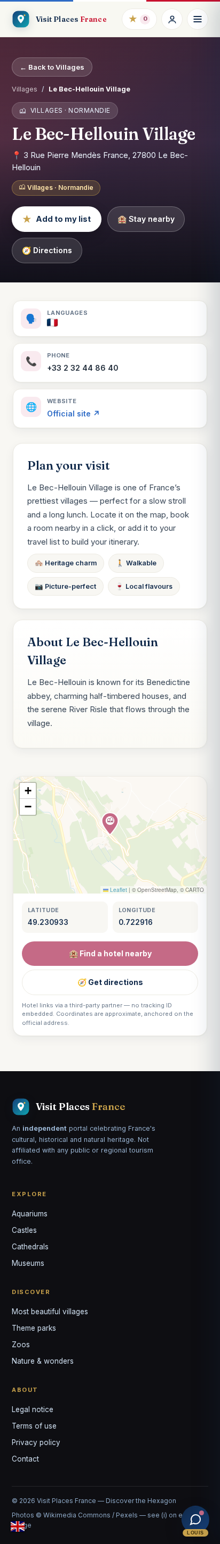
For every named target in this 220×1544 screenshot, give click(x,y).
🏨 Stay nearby (146, 218)
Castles (24, 1230)
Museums (28, 1263)
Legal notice (32, 1409)
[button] (110, 824)
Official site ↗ (73, 413)
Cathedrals (30, 1246)
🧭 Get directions (110, 982)
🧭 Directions (47, 250)
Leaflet (117, 890)
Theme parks (34, 1328)
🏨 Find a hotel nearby (110, 953)
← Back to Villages (52, 67)
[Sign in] (172, 19)
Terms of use (34, 1426)
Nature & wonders (43, 1361)
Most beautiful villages (50, 1311)
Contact (25, 1459)
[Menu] (197, 19)
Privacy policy (36, 1442)
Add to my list (56, 219)
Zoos (21, 1344)
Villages (24, 89)
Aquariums (30, 1213)
